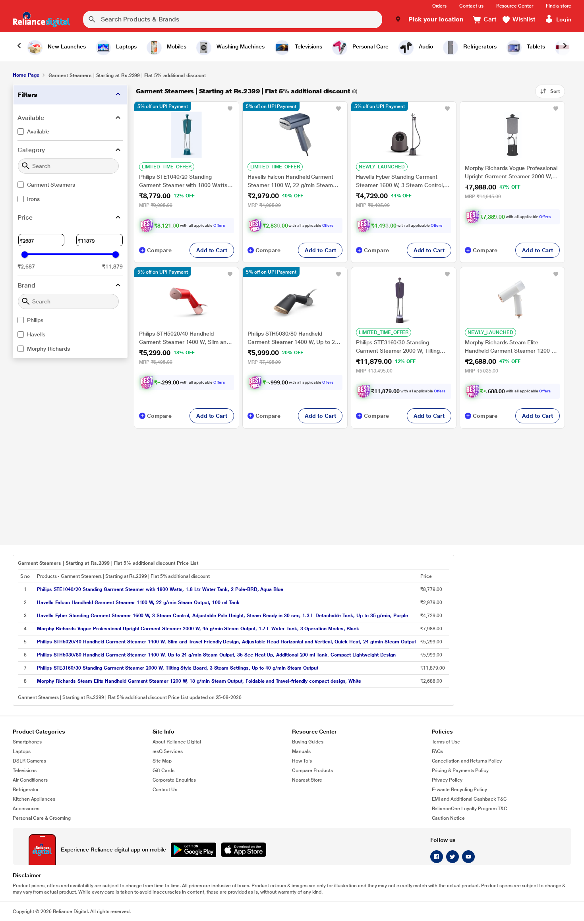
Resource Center (514, 6)
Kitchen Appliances (34, 799)
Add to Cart (211, 250)
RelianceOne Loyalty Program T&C (469, 808)
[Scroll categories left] (19, 46)
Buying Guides (307, 742)
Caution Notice (448, 818)
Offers (219, 225)
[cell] (226, 589)
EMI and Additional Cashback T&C (469, 799)
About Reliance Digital (177, 742)
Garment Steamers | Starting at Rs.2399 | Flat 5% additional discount (243, 91)
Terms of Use (446, 742)
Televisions (25, 770)
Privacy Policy (447, 780)
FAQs (437, 751)
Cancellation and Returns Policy (467, 761)
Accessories (26, 808)
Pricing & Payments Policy (460, 770)
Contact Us (165, 789)
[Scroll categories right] (565, 46)
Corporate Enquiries (174, 780)
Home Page (26, 75)
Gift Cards (163, 770)
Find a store (558, 6)
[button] (429, 19)
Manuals (301, 751)
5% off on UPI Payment (162, 106)
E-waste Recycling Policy (459, 789)
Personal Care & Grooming (42, 818)
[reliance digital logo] (41, 19)
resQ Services (168, 751)
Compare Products (312, 770)
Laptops (22, 751)
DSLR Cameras (29, 761)
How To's (302, 761)
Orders (439, 6)
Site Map (162, 761)
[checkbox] (70, 131)
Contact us (471, 6)
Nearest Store (307, 780)
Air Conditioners (30, 780)
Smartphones (27, 742)
